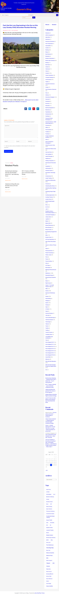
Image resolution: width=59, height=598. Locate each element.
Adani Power (48, 489)
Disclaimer (54, 24)
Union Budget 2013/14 (50, 348)
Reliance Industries (50, 552)
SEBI (46, 288)
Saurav (46, 425)
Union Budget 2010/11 (50, 342)
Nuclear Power (48, 237)
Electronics (47, 109)
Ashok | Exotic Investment (50, 418)
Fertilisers (47, 116)
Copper (46, 81)
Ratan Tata (48, 550)
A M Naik (47, 491)
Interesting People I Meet (50, 191)
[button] (25, 108)
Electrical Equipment (49, 107)
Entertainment (48, 114)
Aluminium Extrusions (49, 41)
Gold (47, 522)
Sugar (46, 311)
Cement (47, 66)
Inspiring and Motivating (50, 180)
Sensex (46, 296)
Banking (47, 49)
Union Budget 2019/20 (50, 355)
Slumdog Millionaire (49, 573)
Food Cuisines (48, 129)
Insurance (47, 183)
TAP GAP (47, 315)
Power (46, 259)
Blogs (46, 52)
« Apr (46, 470)
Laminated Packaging (49, 214)
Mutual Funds (48, 229)
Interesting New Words (50, 185)
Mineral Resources (49, 225)
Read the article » (8, 180)
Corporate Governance (50, 83)
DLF (51, 504)
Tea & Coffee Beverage (50, 317)
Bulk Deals (47, 64)
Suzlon (47, 581)
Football (47, 131)
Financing (47, 125)
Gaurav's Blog (24, 9)
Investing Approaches (49, 195)
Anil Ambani (48, 494)
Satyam (48, 563)
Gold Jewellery (48, 154)
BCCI (54, 494)
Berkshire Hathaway (50, 496)
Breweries (47, 56)
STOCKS (47, 309)
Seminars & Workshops (50, 292)
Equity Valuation (49, 508)
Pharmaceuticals (48, 250)
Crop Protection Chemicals (50, 89)
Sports (46, 302)
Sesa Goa (48, 569)
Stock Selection (49, 578)
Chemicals (47, 69)
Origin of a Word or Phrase (50, 245)
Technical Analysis (49, 319)
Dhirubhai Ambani (49, 501)
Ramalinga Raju (50, 547)
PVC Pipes (47, 265)
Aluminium (47, 39)
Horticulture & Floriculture (50, 162)
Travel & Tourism (48, 332)
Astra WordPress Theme (39, 593)
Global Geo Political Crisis (50, 148)
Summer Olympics (49, 313)
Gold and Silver (48, 152)
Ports (46, 257)
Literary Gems (48, 216)
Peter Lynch (48, 542)
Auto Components (49, 43)
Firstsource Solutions (50, 511)
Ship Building (48, 298)
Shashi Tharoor (49, 571)
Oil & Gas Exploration (49, 239)
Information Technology (50, 172)
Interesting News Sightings (50, 188)
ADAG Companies (49, 35)
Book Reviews (48, 54)
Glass (46, 139)
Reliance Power (49, 555)
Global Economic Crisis (50, 145)
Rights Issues (48, 283)
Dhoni (47, 504)
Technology (47, 321)
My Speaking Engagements (51, 231)
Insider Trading (48, 178)
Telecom (47, 323)
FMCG (46, 127)
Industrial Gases (48, 170)
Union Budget (48, 583)
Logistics (47, 219)
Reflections (47, 273)
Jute (46, 209)
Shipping (47, 300)
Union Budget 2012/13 (50, 346)
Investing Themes (49, 197)
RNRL (47, 558)
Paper (46, 248)
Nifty (46, 235)
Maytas (47, 532)
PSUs (46, 263)
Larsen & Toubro (50, 530)
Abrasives (47, 33)
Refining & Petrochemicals (50, 269)
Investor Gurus (48, 199)
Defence (47, 95)
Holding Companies (49, 160)
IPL (50, 525)
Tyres (46, 340)
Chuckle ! (47, 73)
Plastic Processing (49, 252)
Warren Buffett (49, 586)
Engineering (47, 111)
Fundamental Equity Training (50, 517)
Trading (47, 330)
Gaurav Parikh (49, 520)
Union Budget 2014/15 (50, 350)
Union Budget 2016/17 (50, 352)
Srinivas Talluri (48, 576)
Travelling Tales (48, 334)
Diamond (47, 99)
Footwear (47, 133)
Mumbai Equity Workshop (50, 537)
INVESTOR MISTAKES (49, 201)
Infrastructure (48, 176)
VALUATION (47, 357)
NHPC (47, 540)
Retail (46, 280)
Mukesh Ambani (49, 535)
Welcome (47, 24)
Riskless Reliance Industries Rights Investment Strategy (49, 422)
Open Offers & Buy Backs (50, 241)
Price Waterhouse (49, 545)
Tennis (46, 326)
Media (46, 221)
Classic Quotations (49, 75)
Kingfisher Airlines (49, 527)
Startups (47, 304)
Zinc (46, 369)
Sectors (47, 290)
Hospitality (47, 166)
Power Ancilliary (48, 261)
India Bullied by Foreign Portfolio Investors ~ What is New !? (51, 445)
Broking (47, 62)
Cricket (46, 87)
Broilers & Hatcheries (49, 58)
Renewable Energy (49, 275)
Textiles (47, 328)
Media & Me (47, 223)
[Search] (57, 15)
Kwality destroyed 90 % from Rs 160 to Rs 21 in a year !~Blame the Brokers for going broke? (50, 428)
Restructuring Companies (50, 277)
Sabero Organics (49, 560)
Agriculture (47, 37)
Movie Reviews (48, 227)
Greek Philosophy (49, 156)
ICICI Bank (52, 522)
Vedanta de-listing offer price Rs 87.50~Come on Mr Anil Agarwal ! (12, 185)
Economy (47, 103)
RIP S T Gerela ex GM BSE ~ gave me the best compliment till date (29, 172)
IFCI (47, 525)
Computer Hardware (49, 77)
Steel (46, 307)
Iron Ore (47, 207)
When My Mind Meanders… (50, 361)
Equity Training (49, 506)
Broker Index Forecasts (50, 60)
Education (47, 105)
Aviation (47, 47)
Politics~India (48, 254)
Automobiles (48, 45)
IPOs (46, 204)
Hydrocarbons (48, 168)
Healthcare (47, 158)
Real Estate (47, 267)
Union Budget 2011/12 (50, 344)
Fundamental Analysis (50, 513)
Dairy (46, 92)
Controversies (48, 79)
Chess (46, 71)
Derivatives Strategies (49, 97)
